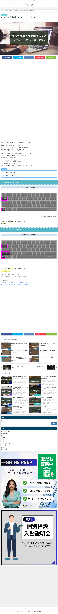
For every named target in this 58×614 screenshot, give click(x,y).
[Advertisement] (29, 80)
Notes (3, 435)
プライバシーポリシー (29, 608)
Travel (3, 437)
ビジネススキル (4, 14)
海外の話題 (4, 449)
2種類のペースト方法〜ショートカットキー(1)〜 (15, 282)
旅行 (2, 447)
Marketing (4, 433)
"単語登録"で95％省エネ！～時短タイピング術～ (15, 284)
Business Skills (5, 431)
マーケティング (5, 445)
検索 (2, 420)
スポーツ (3, 441)
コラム (3, 439)
